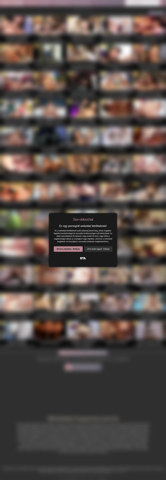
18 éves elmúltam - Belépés (68, 249)
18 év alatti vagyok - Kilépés (98, 249)
